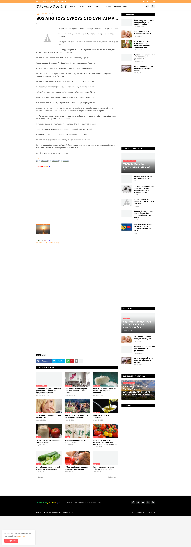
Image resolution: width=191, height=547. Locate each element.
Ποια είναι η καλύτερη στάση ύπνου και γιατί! (142, 32)
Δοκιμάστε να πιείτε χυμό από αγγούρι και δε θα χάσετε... (48, 468)
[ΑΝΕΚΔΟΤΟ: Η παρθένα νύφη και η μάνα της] (126, 179)
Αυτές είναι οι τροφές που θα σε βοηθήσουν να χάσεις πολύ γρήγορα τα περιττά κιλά (48, 390)
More (98, 6)
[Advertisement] (74, 201)
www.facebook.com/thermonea (47, 243)
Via (37, 158)
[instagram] (148, 502)
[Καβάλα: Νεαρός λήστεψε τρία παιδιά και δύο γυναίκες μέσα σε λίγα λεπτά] (126, 213)
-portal (43, 166)
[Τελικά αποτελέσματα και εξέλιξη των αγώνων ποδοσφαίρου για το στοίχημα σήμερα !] (126, 188)
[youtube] (150, 1)
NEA (89, 6)
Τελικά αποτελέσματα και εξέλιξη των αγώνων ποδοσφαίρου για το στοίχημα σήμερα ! (144, 189)
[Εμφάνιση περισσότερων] (81, 361)
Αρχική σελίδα (41, 14)
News (72, 6)
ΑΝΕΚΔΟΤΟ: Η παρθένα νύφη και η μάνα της (143, 177)
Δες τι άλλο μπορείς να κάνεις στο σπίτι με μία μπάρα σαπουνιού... (104, 390)
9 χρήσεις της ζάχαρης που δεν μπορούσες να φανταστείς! (144, 57)
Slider (51, 14)
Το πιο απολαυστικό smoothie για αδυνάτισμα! (47, 441)
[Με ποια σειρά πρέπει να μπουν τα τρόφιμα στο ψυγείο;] (126, 68)
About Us (45, 1)
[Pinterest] (72, 361)
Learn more (21, 536)
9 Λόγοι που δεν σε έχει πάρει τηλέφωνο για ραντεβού (76, 468)
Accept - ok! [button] (11, 541)
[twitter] (147, 1)
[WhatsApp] (68, 361)
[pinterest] (154, 1)
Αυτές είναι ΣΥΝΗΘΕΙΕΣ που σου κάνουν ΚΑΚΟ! (48, 416)
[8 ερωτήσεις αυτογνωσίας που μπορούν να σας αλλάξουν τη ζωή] (126, 22)
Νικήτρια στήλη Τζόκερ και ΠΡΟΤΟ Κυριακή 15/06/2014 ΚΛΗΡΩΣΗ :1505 (143, 227)
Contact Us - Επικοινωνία (58, 1)
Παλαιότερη (112, 477)
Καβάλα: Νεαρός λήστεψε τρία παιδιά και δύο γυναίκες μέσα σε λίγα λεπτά (143, 214)
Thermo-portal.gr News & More (61, 512)
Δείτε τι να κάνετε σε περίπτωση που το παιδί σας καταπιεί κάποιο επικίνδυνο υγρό (143, 44)
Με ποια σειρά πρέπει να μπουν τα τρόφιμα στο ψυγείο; (143, 68)
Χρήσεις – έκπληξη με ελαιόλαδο (101, 416)
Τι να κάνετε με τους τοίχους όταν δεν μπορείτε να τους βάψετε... (76, 390)
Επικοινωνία (140, 512)
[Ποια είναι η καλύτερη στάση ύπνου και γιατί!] (126, 34)
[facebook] (143, 1)
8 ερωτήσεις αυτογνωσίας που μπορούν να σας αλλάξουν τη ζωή (144, 22)
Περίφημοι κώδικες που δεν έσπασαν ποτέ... (76, 441)
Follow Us (151, 512)
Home (38, 1)
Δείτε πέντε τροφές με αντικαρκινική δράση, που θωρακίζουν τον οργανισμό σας (105, 442)
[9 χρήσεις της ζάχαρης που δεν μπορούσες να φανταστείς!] (126, 57)
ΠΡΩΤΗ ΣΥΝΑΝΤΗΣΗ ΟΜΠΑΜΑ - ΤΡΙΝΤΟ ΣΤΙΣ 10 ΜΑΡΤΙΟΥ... (144, 202)
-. (44, 241)
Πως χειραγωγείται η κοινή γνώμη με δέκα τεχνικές (103, 468)
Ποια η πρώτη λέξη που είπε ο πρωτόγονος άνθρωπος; (76, 416)
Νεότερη (41, 477)
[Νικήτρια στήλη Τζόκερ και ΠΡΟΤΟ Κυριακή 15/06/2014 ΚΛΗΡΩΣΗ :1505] (126, 227)
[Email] (76, 361)
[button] (147, 6)
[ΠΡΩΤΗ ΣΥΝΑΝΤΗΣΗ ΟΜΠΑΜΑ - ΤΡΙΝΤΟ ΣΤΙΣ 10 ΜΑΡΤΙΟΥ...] (126, 202)
